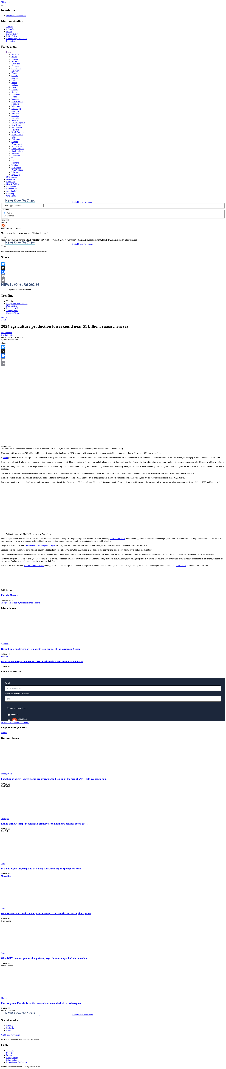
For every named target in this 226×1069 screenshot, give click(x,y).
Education (10, 182)
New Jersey (16, 125)
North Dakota (17, 134)
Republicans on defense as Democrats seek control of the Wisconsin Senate (41, 649)
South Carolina (18, 149)
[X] (113, 268)
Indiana (15, 85)
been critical (181, 565)
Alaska (14, 57)
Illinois (14, 82)
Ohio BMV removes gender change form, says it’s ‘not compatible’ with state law (44, 958)
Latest (9, 213)
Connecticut (16, 68)
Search (4, 220)
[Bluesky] (113, 264)
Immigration (11, 186)
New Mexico (17, 127)
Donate (9, 31)
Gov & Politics (12, 184)
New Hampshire (18, 123)
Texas (14, 158)
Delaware (15, 71)
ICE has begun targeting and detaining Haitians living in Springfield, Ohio (41, 868)
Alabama (15, 54)
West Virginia (17, 170)
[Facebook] (113, 272)
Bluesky (9, 1026)
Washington (16, 167)
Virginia (15, 165)
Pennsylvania (17, 144)
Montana (15, 113)
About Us (10, 27)
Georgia (15, 75)
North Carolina (18, 132)
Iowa (14, 87)
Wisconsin (16, 172)
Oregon (15, 141)
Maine (14, 97)
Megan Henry (7, 876)
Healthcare (10, 179)
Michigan (15, 104)
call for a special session (34, 565)
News (3, 320)
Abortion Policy (12, 191)
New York (16, 130)
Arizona (15, 59)
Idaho (14, 80)
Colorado (15, 66)
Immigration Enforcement (16, 303)
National (15, 116)
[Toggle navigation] (2, 5)
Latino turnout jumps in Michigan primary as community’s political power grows (44, 823)
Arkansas (15, 61)
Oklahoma (16, 139)
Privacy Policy (12, 34)
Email (8, 1030)
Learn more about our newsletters (15, 722)
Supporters (10, 41)
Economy (10, 193)
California (16, 64)
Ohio (14, 137)
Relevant (10, 216)
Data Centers (11, 306)
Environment (11, 189)
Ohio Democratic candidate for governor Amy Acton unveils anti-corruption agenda (46, 913)
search (5, 205)
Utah (14, 160)
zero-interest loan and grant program (41, 545)
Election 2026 (12, 308)
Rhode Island (17, 146)
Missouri (15, 111)
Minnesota (16, 106)
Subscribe (10, 29)
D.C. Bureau (11, 177)
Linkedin (10, 1028)
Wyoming (16, 174)
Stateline (15, 153)
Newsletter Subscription (16, 16)
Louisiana (16, 94)
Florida (14, 73)
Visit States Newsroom (10, 1035)
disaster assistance (117, 538)
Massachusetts (17, 101)
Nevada (15, 120)
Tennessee (16, 156)
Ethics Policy (11, 36)
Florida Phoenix (9, 595)
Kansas (15, 90)
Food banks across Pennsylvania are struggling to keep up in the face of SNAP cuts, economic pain (54, 778)
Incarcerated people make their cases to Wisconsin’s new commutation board (42, 661)
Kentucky (16, 92)
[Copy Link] (113, 280)
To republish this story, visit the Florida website (20, 603)
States (8, 52)
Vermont (15, 163)
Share (3, 343)
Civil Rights (11, 196)
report (5, 457)
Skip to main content (9, 2)
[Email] (113, 276)
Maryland (15, 99)
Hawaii (15, 78)
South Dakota (17, 151)
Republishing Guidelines (16, 38)
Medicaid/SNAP (13, 313)
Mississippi (16, 108)
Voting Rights (12, 310)
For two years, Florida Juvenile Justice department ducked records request (41, 1003)
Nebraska (15, 118)
